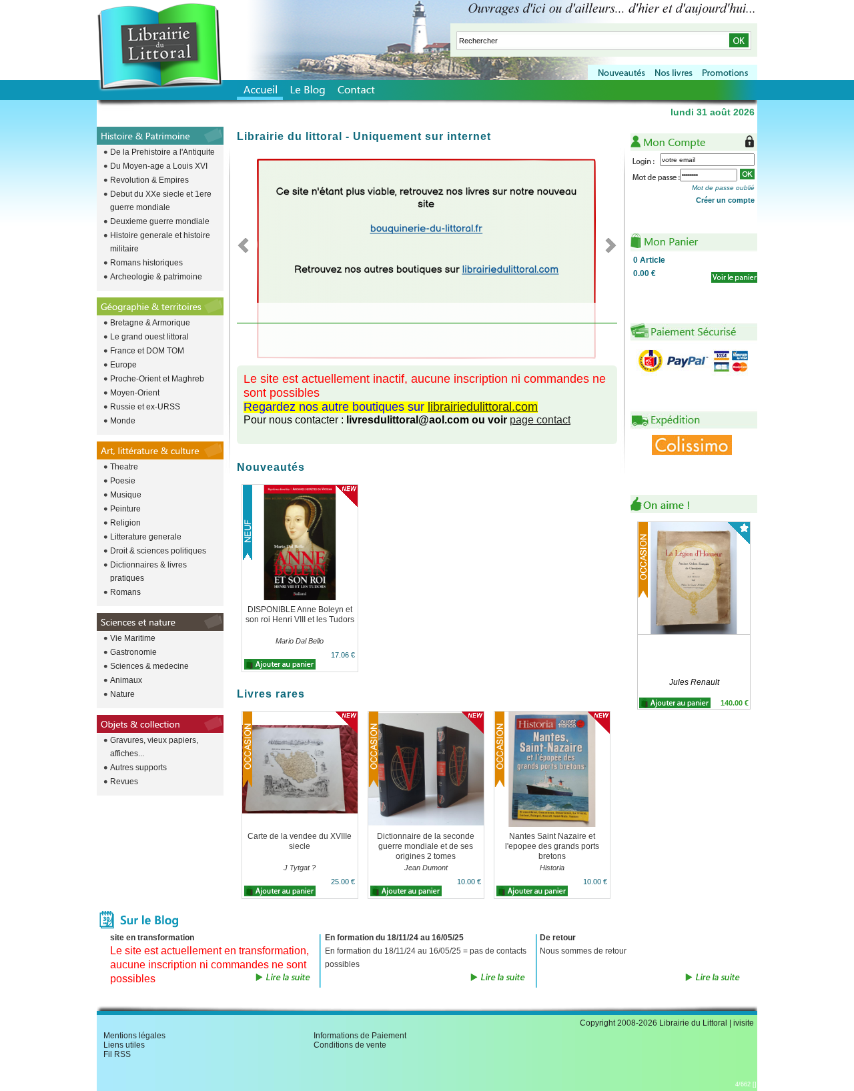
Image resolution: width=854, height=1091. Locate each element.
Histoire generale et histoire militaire (160, 242)
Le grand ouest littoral (149, 336)
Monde (122, 420)
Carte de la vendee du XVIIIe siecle (300, 841)
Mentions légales (134, 1035)
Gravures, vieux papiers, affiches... (154, 747)
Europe (123, 364)
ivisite (743, 1023)
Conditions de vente (350, 1045)
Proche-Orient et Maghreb (157, 378)
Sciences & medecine (149, 666)
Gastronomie (133, 652)
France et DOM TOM (147, 350)
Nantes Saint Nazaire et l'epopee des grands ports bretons (552, 846)
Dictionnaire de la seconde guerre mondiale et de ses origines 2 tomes (425, 846)
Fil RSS (117, 1054)
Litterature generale (145, 536)
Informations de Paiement (360, 1035)
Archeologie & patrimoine (156, 276)
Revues (124, 781)
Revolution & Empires (149, 180)
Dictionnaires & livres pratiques (148, 571)
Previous (247, 244)
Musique (125, 494)
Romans (125, 592)
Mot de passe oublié (723, 187)
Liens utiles (124, 1045)
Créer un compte (725, 200)
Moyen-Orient (134, 392)
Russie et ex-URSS (145, 406)
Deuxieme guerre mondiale (159, 221)
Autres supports (138, 767)
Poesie (122, 480)
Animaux (126, 680)
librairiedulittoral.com (483, 406)
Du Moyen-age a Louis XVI (158, 166)
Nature (122, 694)
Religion (125, 522)
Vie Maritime (132, 638)
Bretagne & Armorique (150, 322)
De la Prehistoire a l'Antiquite (162, 152)
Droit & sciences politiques (158, 551)
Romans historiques (146, 262)
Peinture (125, 508)
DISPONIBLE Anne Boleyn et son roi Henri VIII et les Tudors (300, 614)
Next (606, 244)
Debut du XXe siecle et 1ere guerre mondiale (160, 200)
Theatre (124, 466)
